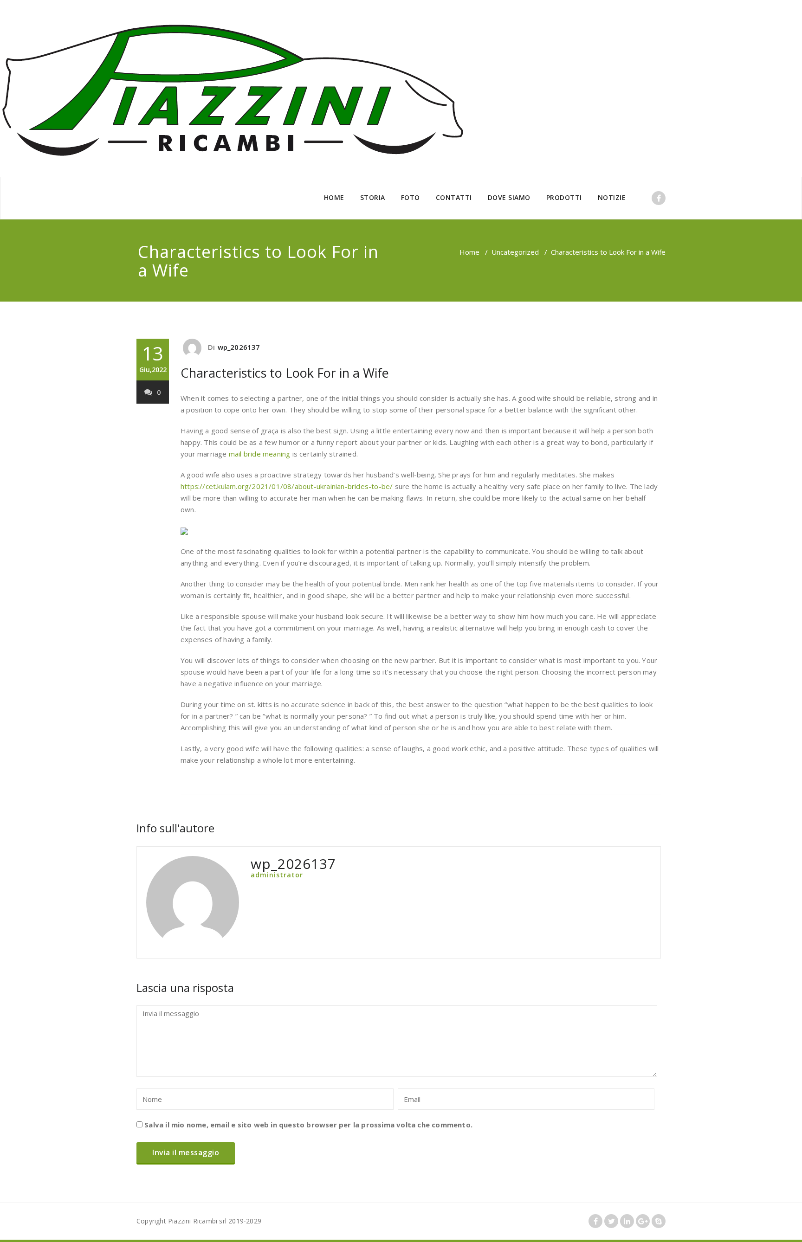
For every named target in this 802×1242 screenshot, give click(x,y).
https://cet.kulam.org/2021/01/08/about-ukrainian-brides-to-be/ (287, 486)
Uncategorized (515, 252)
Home (469, 252)
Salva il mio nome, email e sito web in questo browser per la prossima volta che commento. (308, 1124)
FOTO (410, 197)
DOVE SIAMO (509, 197)
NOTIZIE (612, 197)
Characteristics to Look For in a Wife (285, 372)
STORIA (372, 197)
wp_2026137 (239, 347)
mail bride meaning (260, 453)
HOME (334, 197)
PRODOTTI (564, 197)
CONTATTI (454, 197)
